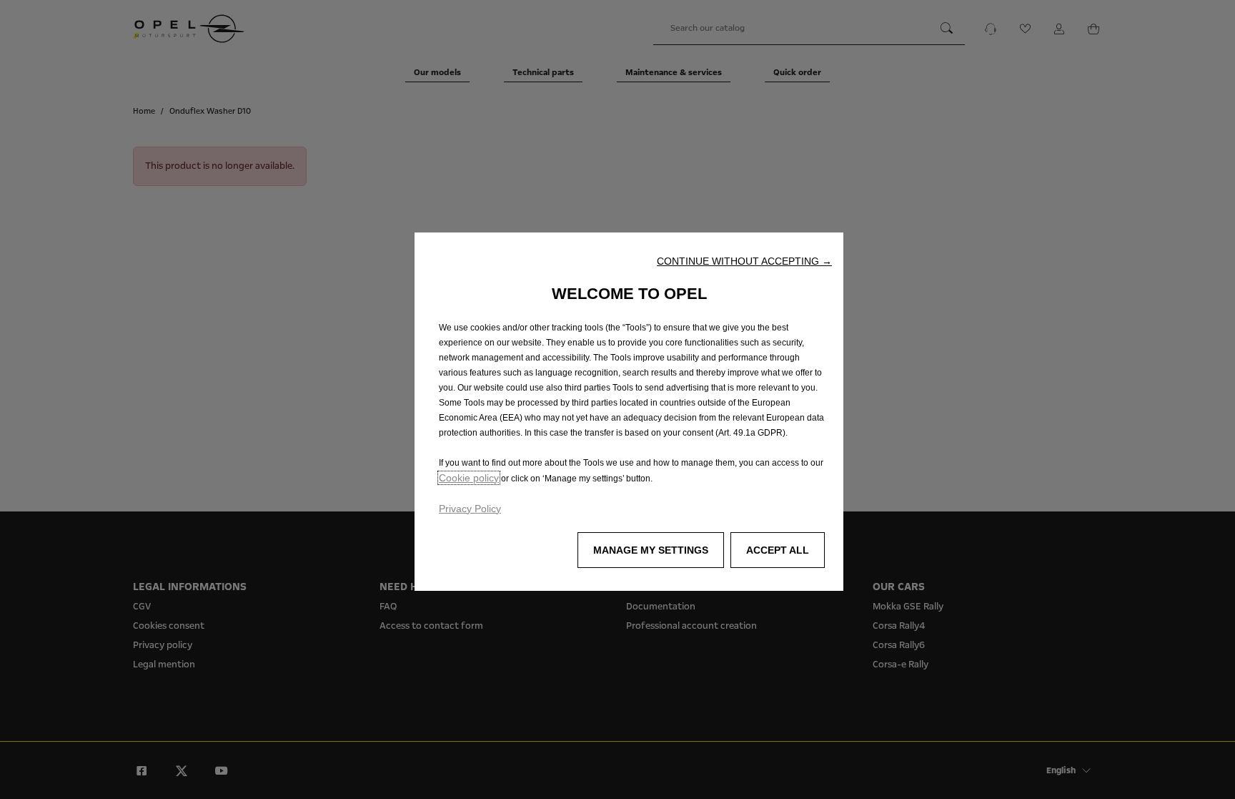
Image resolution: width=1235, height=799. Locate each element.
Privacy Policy (470, 508)
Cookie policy (469, 478)
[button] (744, 261)
